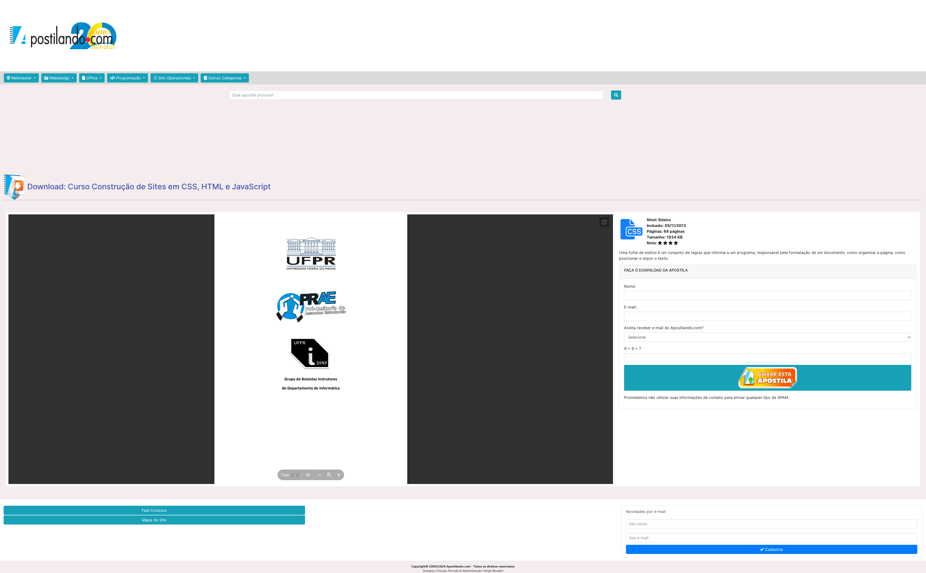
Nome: (630, 286)
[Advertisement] (458, 35)
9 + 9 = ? (632, 348)
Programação (128, 77)
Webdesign (59, 77)
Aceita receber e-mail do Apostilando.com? (663, 327)
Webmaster (21, 77)
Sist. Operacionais (174, 77)
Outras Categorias (225, 77)
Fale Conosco (154, 510)
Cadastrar (773, 549)
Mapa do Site (154, 520)
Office (92, 77)
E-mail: (630, 307)
